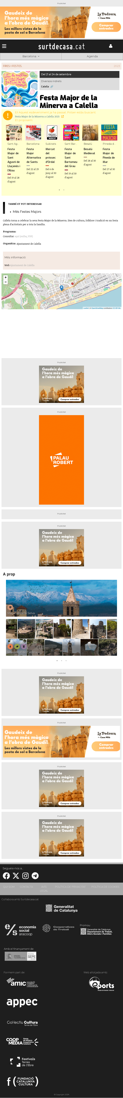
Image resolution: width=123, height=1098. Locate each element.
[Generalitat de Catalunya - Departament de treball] (96, 934)
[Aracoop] (20, 930)
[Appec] (22, 1004)
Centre (61, 61)
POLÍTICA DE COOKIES (105, 886)
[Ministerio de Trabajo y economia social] (20, 958)
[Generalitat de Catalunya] (61, 911)
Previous (8, 158)
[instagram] (25, 877)
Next (114, 158)
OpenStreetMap (97, 308)
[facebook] (6, 877)
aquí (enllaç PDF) (24, 236)
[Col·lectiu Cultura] (22, 1023)
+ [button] (6, 277)
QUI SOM (9, 886)
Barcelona (110, 61)
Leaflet (86, 308)
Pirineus (86, 61)
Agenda (92, 56)
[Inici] (61, 46)
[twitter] (16, 877)
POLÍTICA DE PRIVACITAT (70, 886)
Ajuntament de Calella (22, 265)
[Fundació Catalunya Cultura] (22, 1082)
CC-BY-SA (116, 308)
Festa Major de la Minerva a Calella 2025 (37, 116)
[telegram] (35, 877)
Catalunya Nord (12, 61)
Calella (45, 86)
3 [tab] (66, 660)
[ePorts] (101, 984)
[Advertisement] (61, 332)
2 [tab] (63, 189)
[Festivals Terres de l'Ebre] (22, 1063)
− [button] (6, 282)
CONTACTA (26, 886)
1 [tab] (59, 189)
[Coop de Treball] (58, 930)
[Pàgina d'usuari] (110, 47)
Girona (37, 61)
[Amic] (22, 984)
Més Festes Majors (27, 211)
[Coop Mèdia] (22, 1043)
